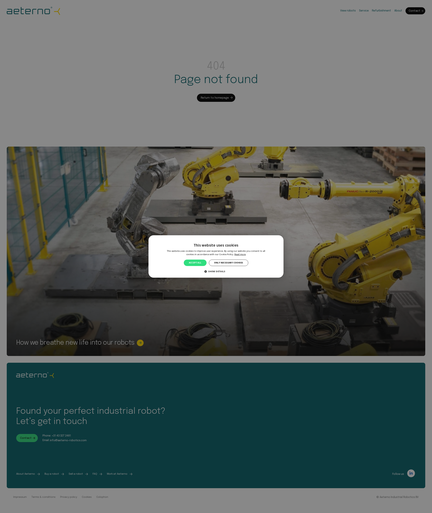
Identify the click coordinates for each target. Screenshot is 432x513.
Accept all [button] (195, 262)
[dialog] (216, 256)
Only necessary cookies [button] (228, 262)
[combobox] (279, 239)
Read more (240, 254)
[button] (216, 272)
